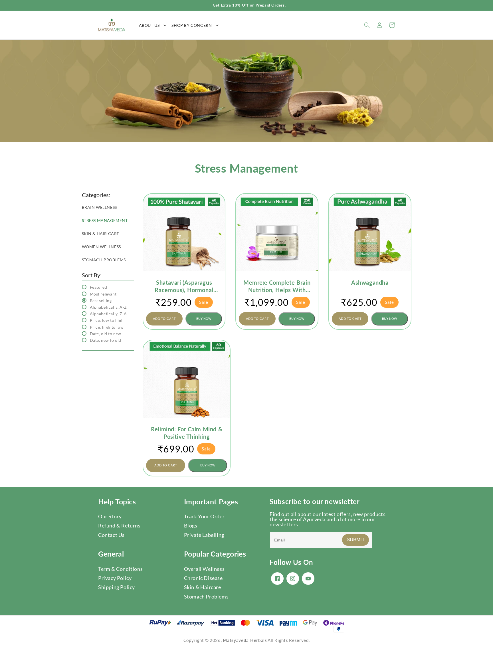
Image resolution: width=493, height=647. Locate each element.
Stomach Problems (206, 596)
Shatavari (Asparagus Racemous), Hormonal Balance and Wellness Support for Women (184, 286)
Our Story (110, 516)
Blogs (190, 525)
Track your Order (204, 516)
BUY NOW (203, 318)
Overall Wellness (204, 569)
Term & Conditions (120, 569)
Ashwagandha (370, 282)
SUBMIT (356, 539)
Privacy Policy (115, 578)
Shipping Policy (116, 587)
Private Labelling (204, 535)
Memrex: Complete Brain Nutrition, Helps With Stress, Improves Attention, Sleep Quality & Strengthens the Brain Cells (277, 286)
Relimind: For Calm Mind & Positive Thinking (186, 433)
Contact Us (111, 535)
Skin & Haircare (202, 587)
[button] (155, 25)
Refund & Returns (119, 525)
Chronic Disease (203, 578)
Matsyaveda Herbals (245, 640)
